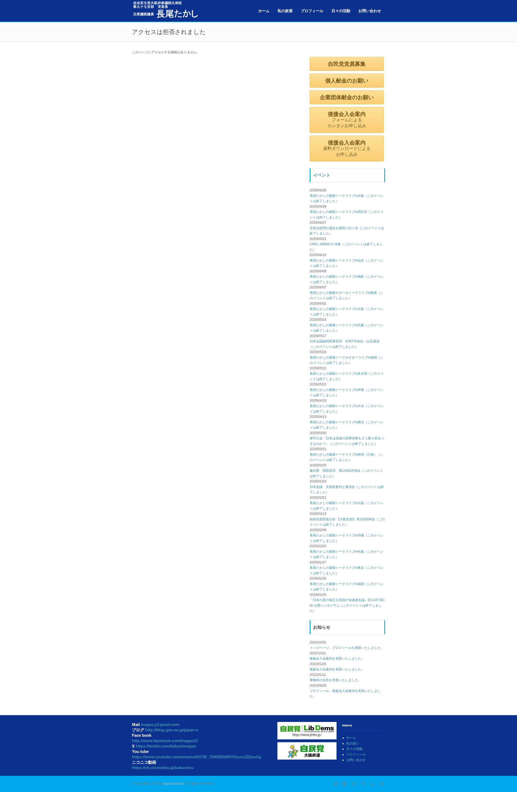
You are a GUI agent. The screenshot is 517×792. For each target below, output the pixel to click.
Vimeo (363, 784)
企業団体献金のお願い (347, 97)
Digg (354, 784)
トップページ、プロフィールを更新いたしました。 (347, 648)
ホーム (264, 11)
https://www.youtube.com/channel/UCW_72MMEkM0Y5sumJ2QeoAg (196, 757)
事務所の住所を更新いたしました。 (335, 680)
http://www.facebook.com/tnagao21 (165, 740)
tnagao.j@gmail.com (160, 724)
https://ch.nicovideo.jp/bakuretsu (163, 767)
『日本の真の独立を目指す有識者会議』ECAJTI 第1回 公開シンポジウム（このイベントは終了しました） (347, 605)
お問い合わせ (369, 11)
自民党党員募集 (347, 64)
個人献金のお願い (346, 81)
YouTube (373, 784)
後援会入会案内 (346, 119)
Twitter (335, 784)
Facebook (344, 784)
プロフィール (312, 11)
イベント (321, 175)
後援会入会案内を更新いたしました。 (337, 658)
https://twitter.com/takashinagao (166, 746)
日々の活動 (340, 11)
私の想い (352, 743)
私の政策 (285, 11)
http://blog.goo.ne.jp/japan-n (171, 730)
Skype (382, 784)
